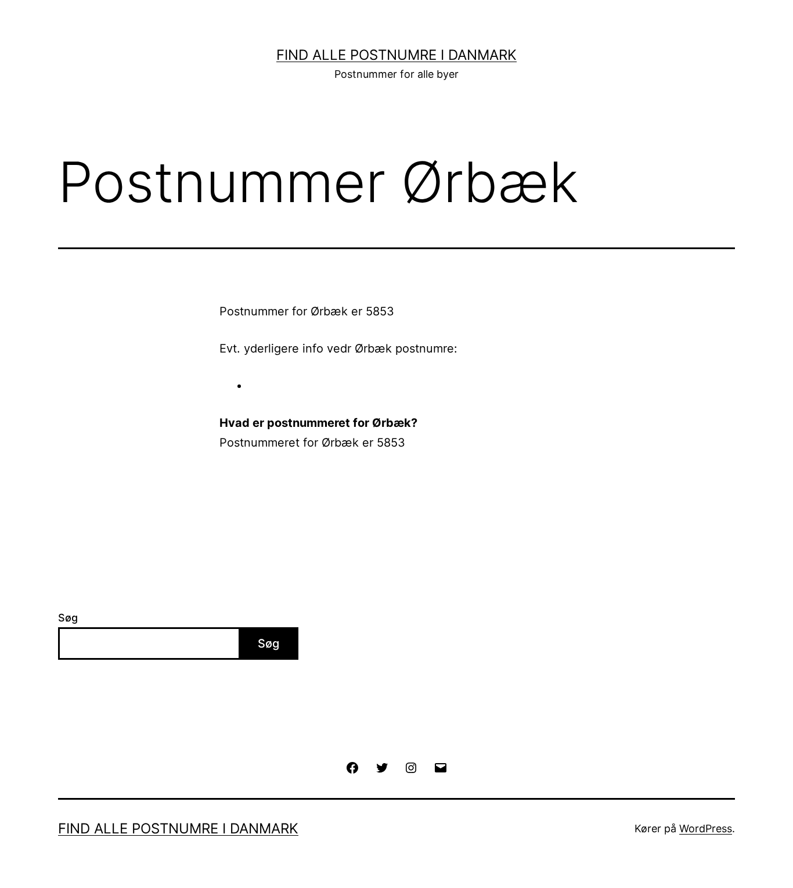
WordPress (705, 828)
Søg (68, 618)
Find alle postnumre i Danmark (396, 54)
